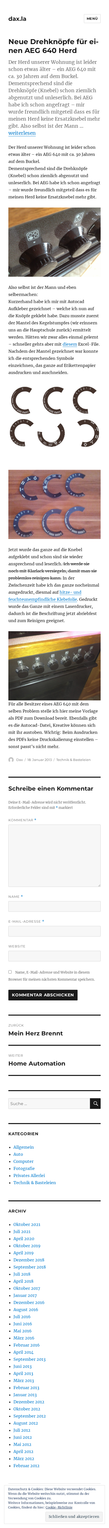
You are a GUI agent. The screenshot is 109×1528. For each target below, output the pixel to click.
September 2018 (29, 1267)
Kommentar (22, 820)
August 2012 (25, 1423)
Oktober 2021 (26, 1224)
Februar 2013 (26, 1387)
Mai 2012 (22, 1444)
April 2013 (23, 1373)
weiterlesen (22, 133)
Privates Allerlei (29, 1175)
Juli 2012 (21, 1430)
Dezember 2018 (28, 1259)
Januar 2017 (25, 1295)
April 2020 (23, 1238)
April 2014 (23, 1352)
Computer (23, 1161)
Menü (92, 18)
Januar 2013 (25, 1394)
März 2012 (23, 1458)
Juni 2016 (22, 1323)
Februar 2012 (26, 1465)
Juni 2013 (22, 1366)
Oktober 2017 (26, 1288)
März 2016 (23, 1337)
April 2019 (23, 1252)
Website (17, 946)
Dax (19, 760)
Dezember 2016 (29, 1302)
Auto (18, 1154)
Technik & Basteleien (73, 760)
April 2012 (23, 1451)
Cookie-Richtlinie (59, 1507)
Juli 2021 (21, 1231)
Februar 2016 (26, 1345)
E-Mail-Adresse (26, 921)
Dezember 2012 (28, 1401)
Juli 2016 (22, 1316)
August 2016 (25, 1309)
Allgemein (23, 1147)
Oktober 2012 (26, 1408)
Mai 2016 (22, 1330)
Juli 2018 (21, 1274)
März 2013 (23, 1380)
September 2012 (29, 1416)
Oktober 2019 (27, 1245)
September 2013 (29, 1359)
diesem (70, 344)
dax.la (17, 18)
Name (15, 897)
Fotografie (24, 1168)
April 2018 (23, 1281)
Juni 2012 (22, 1437)
